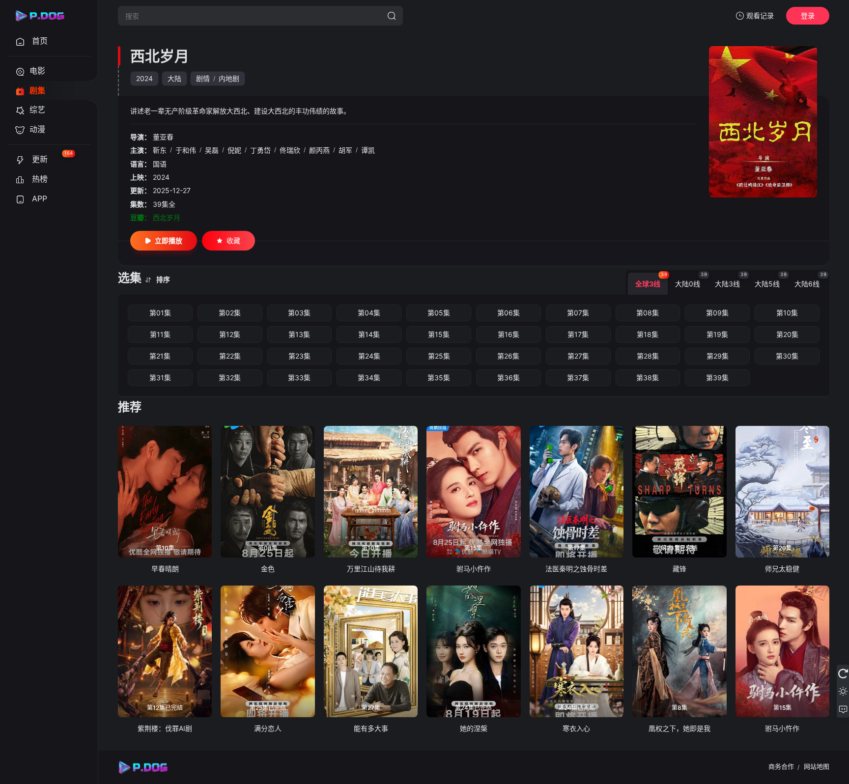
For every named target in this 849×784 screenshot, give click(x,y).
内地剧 (229, 78)
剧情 (203, 78)
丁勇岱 (260, 150)
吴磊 (212, 150)
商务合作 (781, 766)
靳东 (160, 150)
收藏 (233, 240)
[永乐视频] (44, 16)
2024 (144, 78)
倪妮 (234, 150)
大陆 (174, 78)
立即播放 (168, 240)
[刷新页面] (843, 673)
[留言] (843, 709)
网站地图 (816, 766)
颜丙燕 (319, 150)
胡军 (345, 150)
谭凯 (368, 150)
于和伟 (185, 150)
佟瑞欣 (290, 150)
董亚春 (163, 137)
